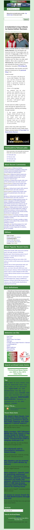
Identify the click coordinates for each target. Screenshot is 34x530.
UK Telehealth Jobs (11, 159)
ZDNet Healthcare (11, 347)
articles (18, 237)
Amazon (22, 382)
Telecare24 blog (11, 349)
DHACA (6, 388)
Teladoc (6, 397)
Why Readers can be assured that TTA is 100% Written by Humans (16, 462)
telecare (13, 397)
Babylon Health (14, 384)
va (19, 401)
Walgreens (7, 403)
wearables (14, 403)
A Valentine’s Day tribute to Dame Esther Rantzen (16, 28)
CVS (18, 386)
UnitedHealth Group (9, 401)
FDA (16, 390)
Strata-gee (9, 341)
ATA (9, 384)
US (16, 401)
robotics (10, 394)
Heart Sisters (10, 350)
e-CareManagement (12, 344)
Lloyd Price (6, 180)
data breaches (23, 386)
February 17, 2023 (9, 31)
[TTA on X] (12, 356)
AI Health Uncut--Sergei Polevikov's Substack (18, 342)
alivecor (17, 382)
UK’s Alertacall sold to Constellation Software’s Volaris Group (14, 450)
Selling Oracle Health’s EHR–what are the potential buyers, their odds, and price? (15, 181)
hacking (6, 393)
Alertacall (9, 338)
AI (14, 382)
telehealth (23, 396)
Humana (16, 392)
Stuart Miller (7, 224)
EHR (23, 388)
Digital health (13, 388)
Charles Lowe (10, 240)
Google (23, 390)
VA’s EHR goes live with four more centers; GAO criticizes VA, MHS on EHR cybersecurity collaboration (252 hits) (16, 261)
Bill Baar (6, 196)
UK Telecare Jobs (11, 161)
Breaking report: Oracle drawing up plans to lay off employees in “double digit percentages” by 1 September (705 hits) (16, 256)
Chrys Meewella (10, 241)
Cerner (21, 384)
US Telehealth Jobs (11, 154)
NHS (27, 393)
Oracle (5, 395)
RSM (21, 395)
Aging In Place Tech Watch (13, 339)
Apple (5, 384)
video (22, 401)
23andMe (6, 382)
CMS (15, 386)
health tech (11, 392)
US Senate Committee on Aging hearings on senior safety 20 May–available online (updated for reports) (16, 216)
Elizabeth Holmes (9, 390)
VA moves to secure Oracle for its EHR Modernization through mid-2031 (17, 496)
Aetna (11, 382)
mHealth (22, 393)
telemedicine (10, 399)
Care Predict (10, 336)
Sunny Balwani (26, 394)
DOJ (20, 388)
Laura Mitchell (7, 219)
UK (25, 399)
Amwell (27, 382)
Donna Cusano (10, 237)
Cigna (11, 386)
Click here (18, 516)
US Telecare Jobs (11, 157)
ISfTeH (8, 345)
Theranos (20, 399)
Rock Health (16, 395)
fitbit (20, 390)
